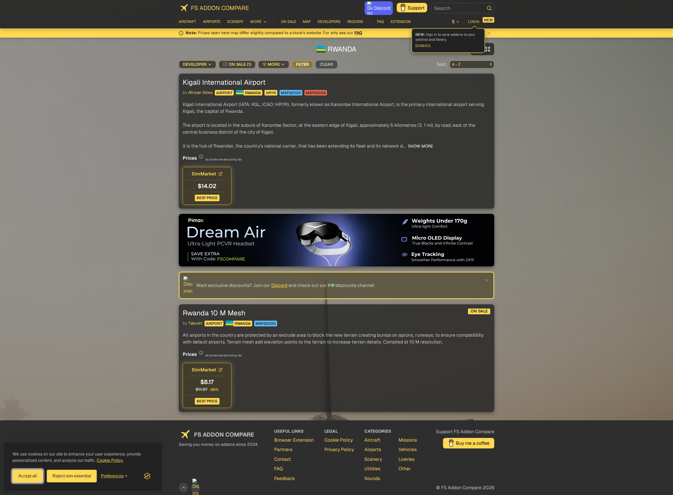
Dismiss (423, 46)
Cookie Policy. (110, 460)
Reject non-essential (72, 476)
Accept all (27, 476)
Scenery (235, 21)
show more (420, 146)
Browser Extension (294, 440)
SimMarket (204, 174)
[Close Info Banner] (489, 33)
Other (405, 469)
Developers (329, 21)
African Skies (200, 92)
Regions (355, 21)
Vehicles (408, 449)
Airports (211, 21)
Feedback (284, 478)
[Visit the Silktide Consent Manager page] (147, 476)
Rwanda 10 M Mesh (214, 312)
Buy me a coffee (473, 443)
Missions (408, 440)
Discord (382, 8)
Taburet (195, 323)
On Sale (288, 21)
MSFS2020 (291, 92)
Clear (326, 64)
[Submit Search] (489, 8)
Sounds (372, 478)
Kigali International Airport (224, 82)
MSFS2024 (316, 92)
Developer (195, 64)
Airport (224, 92)
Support (416, 8)
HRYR (271, 92)
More (274, 64)
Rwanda (253, 92)
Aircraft (187, 21)
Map (307, 21)
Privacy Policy (339, 449)
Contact (282, 459)
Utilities (372, 469)
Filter (302, 64)
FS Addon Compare (220, 8)
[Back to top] (183, 487)
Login (474, 21)
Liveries (407, 459)
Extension (401, 21)
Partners (283, 449)
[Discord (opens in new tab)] (195, 487)
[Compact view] (487, 49)
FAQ (380, 21)
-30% (214, 389)
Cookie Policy (338, 440)
